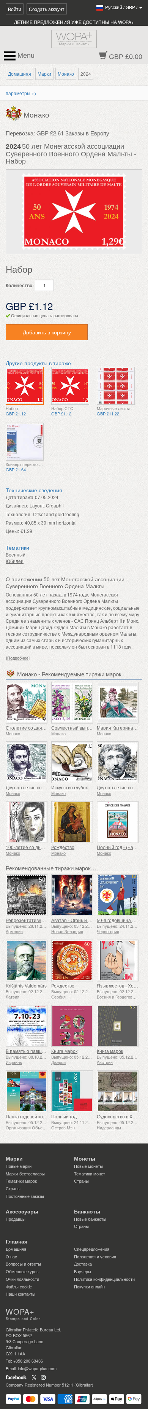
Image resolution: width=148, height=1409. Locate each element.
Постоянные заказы (25, 1196)
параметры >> (21, 93)
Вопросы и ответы (23, 1264)
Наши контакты (20, 1294)
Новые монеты (88, 1166)
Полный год (64, 1116)
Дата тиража (19, 497)
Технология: (18, 514)
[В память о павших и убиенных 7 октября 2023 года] (26, 1026)
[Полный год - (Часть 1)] (118, 822)
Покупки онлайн (89, 1286)
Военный (15, 554)
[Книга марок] (72, 1026)
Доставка (83, 1264)
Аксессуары (22, 1212)
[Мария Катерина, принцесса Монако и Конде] (118, 703)
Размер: (14, 522)
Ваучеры (82, 1271)
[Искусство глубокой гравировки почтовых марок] (72, 762)
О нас (11, 1256)
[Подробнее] (18, 658)
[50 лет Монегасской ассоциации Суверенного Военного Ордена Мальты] (25, 386)
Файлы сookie (19, 1286)
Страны (13, 1188)
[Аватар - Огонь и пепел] (72, 895)
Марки (44, 73)
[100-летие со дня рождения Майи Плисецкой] (26, 822)
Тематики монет (89, 1173)
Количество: (20, 285)
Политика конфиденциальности (104, 1279)
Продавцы (15, 1219)
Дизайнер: (17, 505)
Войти (14, 9)
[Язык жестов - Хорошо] (118, 960)
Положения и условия (95, 1256)
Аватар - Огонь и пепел (76, 920)
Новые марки (18, 1166)
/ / (122, 7)
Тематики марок (21, 1181)
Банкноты (87, 1212)
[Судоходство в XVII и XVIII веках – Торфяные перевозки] (118, 1091)
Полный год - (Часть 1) (121, 847)
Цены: (12, 531)
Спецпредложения (91, 1249)
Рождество (62, 847)
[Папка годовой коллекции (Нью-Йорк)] (26, 1091)
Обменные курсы (22, 1271)
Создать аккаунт (47, 9)
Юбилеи (15, 561)
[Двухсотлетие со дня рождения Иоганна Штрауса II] (26, 762)
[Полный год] (72, 1091)
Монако (66, 73)
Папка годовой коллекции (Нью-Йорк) (46, 1116)
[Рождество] (72, 822)
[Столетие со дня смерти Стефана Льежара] (26, 703)
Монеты (84, 1159)
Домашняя (19, 73)
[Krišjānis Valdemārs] (26, 960)
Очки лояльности (22, 1279)
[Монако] (15, 113)
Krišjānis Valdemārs (26, 985)
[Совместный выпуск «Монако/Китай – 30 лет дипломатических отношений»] (72, 703)
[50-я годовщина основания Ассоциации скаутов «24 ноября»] (118, 895)
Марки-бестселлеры (25, 1173)
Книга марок (64, 1051)
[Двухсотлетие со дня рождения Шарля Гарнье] (118, 762)
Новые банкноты (90, 1219)
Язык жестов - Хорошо (121, 985)
